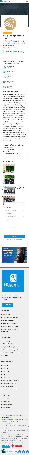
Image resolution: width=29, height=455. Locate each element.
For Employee (5, 310)
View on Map (11, 45)
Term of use (6, 371)
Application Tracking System (10, 347)
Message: (6, 220)
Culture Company (7, 377)
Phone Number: (7, 213)
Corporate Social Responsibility (11, 380)
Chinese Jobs (6, 401)
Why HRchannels (7, 314)
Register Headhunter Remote (10, 326)
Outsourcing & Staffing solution (11, 350)
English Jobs (6, 399)
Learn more (7, 305)
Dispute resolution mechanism (11, 389)
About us (5, 368)
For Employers (5, 337)
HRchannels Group (7, 361)
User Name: (7, 201)
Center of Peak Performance (10, 317)
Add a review (9, 51)
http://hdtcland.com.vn (11, 48)
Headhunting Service (8, 341)
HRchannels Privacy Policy (10, 383)
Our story (5, 365)
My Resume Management (9, 323)
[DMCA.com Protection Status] (5, 446)
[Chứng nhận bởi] (16, 446)
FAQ (4, 374)
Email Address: (7, 207)
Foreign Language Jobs (8, 395)
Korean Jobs (6, 407)
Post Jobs (6, 355)
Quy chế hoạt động (8, 386)
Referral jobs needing (8, 320)
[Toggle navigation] (27, 1)
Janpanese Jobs (7, 404)
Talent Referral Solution (9, 344)
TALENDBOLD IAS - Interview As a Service (14, 353)
